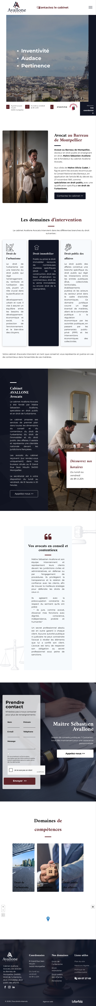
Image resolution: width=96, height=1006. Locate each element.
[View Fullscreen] (3, 915)
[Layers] (92, 906)
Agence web (48, 1002)
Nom (10, 722)
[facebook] (5, 987)
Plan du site (79, 961)
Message (12, 741)
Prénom (27, 722)
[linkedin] (14, 987)
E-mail (10, 732)
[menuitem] (60, 963)
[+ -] (48, 921)
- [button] (3, 910)
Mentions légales (81, 965)
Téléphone (28, 732)
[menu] (90, 7)
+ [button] (3, 906)
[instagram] (9, 987)
